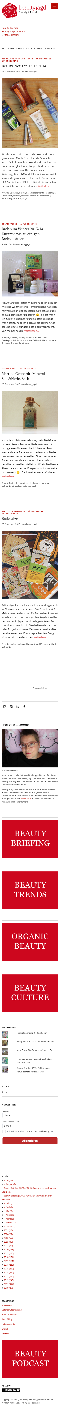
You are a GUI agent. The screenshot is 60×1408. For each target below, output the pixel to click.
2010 (8, 1287)
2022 (8, 1241)
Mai (9, 1211)
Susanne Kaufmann (20, 343)
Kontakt (5, 1333)
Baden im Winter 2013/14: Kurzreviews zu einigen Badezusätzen (23, 233)
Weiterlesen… (45, 186)
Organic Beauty (10, 34)
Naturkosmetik (10, 61)
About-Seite (25, 798)
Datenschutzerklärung (37, 1131)
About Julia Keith (9, 1314)
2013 (9, 1276)
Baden (21, 337)
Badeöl (5, 483)
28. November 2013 (11, 524)
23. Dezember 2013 (11, 384)
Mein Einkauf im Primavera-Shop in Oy (34, 1050)
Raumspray (7, 198)
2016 (9, 1264)
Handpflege (50, 192)
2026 (8, 1180)
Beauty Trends (10, 28)
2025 (8, 1230)
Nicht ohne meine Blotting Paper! (32, 1032)
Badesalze (10, 518)
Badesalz (14, 192)
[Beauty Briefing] (30, 858)
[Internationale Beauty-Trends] (30, 909)
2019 (9, 1253)
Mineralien (17, 485)
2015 (9, 1268)
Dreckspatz (7, 340)
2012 (9, 1280)
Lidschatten (7, 195)
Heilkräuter (35, 483)
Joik (14, 340)
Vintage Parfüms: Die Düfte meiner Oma (35, 1041)
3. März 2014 (8, 244)
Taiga (24, 198)
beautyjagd (31, 71)
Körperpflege (43, 59)
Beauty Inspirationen (13, 31)
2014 (9, 1272)
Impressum (7, 1305)
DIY (3, 511)
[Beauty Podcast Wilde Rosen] (30, 1378)
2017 (9, 1260)
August (11, 1184)
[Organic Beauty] (30, 960)
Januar (10, 1226)
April (10, 1214)
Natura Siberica (28, 195)
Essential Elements (35, 192)
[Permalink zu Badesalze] (30, 598)
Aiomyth (5, 337)
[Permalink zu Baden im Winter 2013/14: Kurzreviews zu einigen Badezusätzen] (30, 295)
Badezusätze (41, 337)
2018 (9, 1257)
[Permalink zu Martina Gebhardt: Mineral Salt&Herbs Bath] (30, 433)
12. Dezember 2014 (11, 71)
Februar (11, 1222)
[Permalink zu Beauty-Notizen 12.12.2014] (30, 147)
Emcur (22, 192)
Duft (30, 59)
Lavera (20, 340)
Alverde (5, 192)
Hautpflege (24, 483)
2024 (8, 1234)
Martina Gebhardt (33, 340)
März (10, 1218)
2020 (9, 1249)
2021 (8, 1245)
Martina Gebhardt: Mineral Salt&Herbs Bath (23, 376)
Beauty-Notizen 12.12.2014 (24, 65)
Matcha (16, 195)
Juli (9, 1203)
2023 (8, 1237)
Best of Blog (7, 1319)
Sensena (17, 198)
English (5, 1329)
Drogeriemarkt (16, 511)
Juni (9, 1207)
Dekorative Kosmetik (13, 59)
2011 (9, 1283)
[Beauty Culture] (30, 1012)
